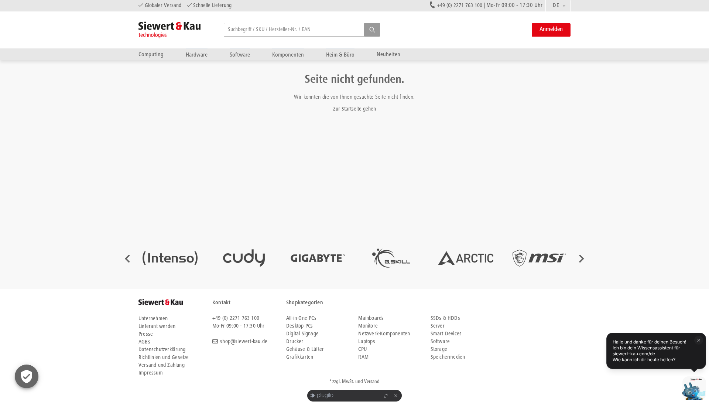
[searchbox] (302, 30)
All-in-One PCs (301, 318)
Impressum (150, 373)
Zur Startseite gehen (354, 109)
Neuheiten (388, 54)
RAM (363, 357)
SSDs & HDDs (445, 318)
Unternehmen (153, 319)
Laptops (366, 342)
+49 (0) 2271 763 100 (459, 6)
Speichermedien (448, 357)
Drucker (294, 342)
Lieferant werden (156, 326)
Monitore (368, 326)
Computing (151, 54)
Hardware (197, 55)
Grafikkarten (299, 357)
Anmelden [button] (551, 30)
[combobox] (558, 5)
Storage (439, 349)
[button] (372, 30)
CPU (362, 349)
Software (240, 55)
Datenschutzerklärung (161, 350)
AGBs (144, 342)
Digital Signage (302, 334)
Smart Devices (446, 334)
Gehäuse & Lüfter (305, 349)
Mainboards (371, 318)
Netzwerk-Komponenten (384, 334)
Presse (145, 334)
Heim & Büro (340, 55)
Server (438, 326)
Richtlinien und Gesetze (163, 357)
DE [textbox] (556, 6)
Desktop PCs (299, 326)
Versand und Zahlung (161, 365)
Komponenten (288, 55)
